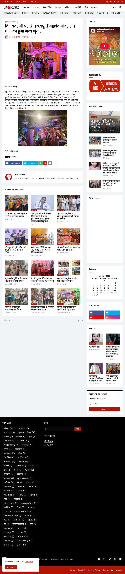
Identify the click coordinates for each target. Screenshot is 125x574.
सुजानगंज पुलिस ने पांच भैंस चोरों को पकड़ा (67, 279)
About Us (81, 570)
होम (28, 7)
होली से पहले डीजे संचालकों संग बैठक (13, 308)
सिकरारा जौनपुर (24, 540)
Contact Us (108, 570)
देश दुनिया (116, 13)
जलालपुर (20, 449)
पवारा (7, 511)
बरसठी (28, 515)
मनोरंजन (89, 13)
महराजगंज (9, 461)
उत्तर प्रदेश (36, 7)
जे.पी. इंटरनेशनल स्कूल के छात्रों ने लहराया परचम (16, 215)
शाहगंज (22, 532)
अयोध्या (33, 486)
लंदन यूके (9, 532)
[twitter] (111, 2)
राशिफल (76, 13)
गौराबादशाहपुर (10, 503)
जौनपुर (15, 22)
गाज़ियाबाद (9, 495)
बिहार (7, 449)
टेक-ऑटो (64, 13)
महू (6, 524)
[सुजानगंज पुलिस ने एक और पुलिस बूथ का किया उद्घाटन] (95, 184)
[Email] (50, 163)
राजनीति (78, 7)
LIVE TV (33, 2)
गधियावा (20, 491)
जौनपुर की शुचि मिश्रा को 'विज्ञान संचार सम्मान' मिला (15, 250)
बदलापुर (21, 474)
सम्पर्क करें (17, 2)
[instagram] (118, 2)
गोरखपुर (18, 499)
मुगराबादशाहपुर (20, 524)
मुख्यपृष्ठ (8, 22)
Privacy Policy (94, 570)
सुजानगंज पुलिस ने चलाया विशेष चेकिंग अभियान (16, 279)
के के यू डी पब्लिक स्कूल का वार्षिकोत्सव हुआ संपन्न (42, 279)
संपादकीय (9, 536)
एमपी (17, 470)
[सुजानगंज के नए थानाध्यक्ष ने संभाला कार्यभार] (95, 140)
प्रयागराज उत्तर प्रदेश (12, 515)
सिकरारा (8, 540)
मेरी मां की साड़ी (94, 347)
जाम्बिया (8, 507)
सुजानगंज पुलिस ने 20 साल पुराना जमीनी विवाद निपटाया (68, 216)
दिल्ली (20, 507)
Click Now (29, 562)
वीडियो (8, 466)
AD (19, 482)
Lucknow (9, 486)
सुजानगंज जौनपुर (26, 432)
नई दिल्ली (9, 453)
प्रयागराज (9, 441)
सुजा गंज (8, 545)
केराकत (8, 491)
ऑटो (86, 7)
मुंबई (32, 436)
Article (8, 436)
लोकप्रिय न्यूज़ (11, 13)
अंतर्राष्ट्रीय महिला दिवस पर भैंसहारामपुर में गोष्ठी (68, 248)
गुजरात (22, 495)
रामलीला (21, 528)
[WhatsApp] (40, 163)
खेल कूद (58, 7)
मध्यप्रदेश (9, 478)
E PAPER (26, 2)
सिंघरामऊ (23, 536)
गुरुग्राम (29, 470)
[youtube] (114, 2)
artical (20, 436)
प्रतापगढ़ (8, 474)
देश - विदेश (47, 7)
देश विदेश (9, 457)
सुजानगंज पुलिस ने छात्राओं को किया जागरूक (42, 308)
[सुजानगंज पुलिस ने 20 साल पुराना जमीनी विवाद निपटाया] (95, 153)
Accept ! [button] (11, 567)
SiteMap (119, 570)
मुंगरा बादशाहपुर (24, 478)
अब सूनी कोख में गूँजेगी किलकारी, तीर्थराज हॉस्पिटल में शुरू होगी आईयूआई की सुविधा (41, 217)
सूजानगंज (22, 545)
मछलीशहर (23, 441)
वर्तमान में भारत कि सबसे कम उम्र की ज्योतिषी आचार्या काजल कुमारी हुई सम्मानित (113, 351)
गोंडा (7, 499)
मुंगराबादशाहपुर (11, 445)
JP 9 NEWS (19, 174)
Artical (30, 482)
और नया (7, 320)
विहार (22, 453)
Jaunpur (21, 466)
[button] (114, 7)
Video (21, 486)
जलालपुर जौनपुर (28, 503)
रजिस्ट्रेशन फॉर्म (7, 2)
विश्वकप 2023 (49, 13)
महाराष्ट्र (32, 520)
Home (72, 570)
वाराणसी (23, 461)
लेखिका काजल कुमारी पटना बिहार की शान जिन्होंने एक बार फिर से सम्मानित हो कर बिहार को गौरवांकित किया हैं (111, 168)
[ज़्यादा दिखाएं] (55, 163)
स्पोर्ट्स (24, 13)
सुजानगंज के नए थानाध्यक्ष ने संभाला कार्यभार (110, 140)
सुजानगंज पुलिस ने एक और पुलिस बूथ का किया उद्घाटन (111, 183)
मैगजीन (35, 13)
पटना (31, 507)
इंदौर (7, 470)
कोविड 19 (68, 7)
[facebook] (107, 2)
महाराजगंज (18, 520)
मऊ (7, 520)
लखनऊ (27, 445)
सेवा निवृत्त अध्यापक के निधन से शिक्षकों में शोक (96, 378)
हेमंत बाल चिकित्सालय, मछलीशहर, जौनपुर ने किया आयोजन (41, 250)
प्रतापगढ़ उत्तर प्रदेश (22, 511)
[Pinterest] (45, 163)
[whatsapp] (122, 2)
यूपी (33, 524)
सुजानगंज (24, 428)
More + (94, 7)
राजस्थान (8, 528)
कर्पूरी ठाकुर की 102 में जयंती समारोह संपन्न (66, 308)
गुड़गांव (34, 495)
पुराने (79, 320)
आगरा (33, 466)
